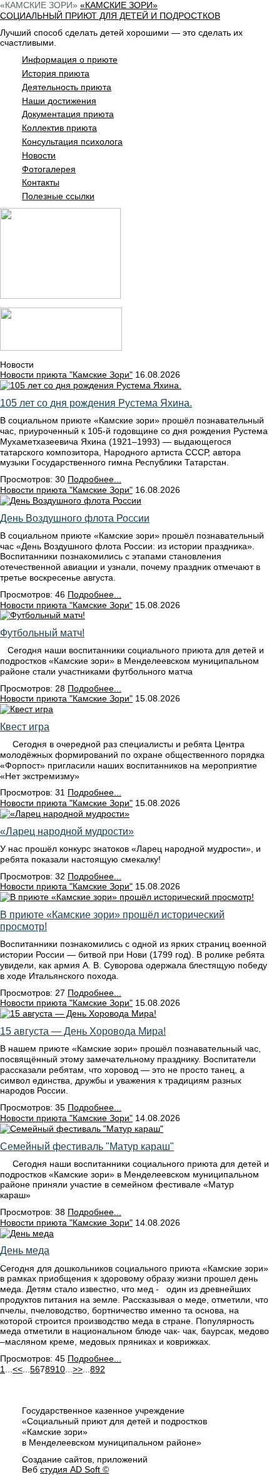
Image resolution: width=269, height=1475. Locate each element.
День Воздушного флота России (75, 518)
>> (78, 1369)
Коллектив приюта (59, 128)
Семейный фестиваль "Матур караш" (87, 1146)
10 (60, 1369)
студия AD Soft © (74, 1469)
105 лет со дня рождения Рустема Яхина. (96, 403)
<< (18, 1369)
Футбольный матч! (42, 633)
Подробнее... (94, 479)
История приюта (55, 73)
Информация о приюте (70, 59)
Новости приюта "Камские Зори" (66, 375)
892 (97, 1369)
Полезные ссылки (58, 196)
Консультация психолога (72, 142)
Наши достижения (59, 101)
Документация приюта (68, 114)
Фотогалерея (49, 169)
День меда (24, 1250)
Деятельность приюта (66, 87)
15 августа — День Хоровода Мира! (83, 1031)
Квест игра (24, 727)
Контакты (40, 182)
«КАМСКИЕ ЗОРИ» (39, 5)
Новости (39, 155)
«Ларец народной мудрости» (67, 831)
